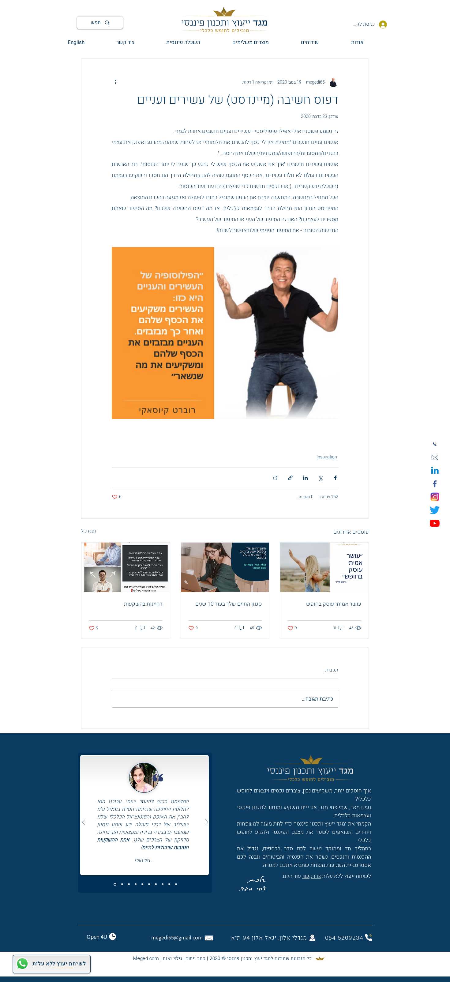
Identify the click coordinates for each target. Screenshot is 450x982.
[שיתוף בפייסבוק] (335, 478)
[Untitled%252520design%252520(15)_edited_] (435, 484)
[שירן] (136, 884)
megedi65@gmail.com (177, 937)
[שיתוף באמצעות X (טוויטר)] (320, 478)
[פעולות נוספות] (115, 82)
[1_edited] (435, 471)
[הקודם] (83, 822)
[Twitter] (435, 510)
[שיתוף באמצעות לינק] (290, 478)
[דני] (122, 884)
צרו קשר (311, 876)
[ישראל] (142, 884)
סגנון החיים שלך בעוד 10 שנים (228, 604)
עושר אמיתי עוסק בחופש (333, 604)
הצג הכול (88, 531)
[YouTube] (435, 523)
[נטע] (149, 884)
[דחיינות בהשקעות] (125, 567)
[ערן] (156, 884)
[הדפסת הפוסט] (275, 478)
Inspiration (327, 457)
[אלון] (169, 884)
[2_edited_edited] (435, 497)
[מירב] (176, 884)
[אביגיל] (162, 884)
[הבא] (206, 822)
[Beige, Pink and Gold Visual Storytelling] (435, 444)
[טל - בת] (115, 884)
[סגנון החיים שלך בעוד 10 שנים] (225, 567)
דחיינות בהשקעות (143, 604)
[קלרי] (129, 884)
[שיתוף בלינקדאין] (305, 478)
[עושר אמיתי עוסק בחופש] (324, 567)
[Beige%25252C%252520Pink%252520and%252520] (435, 457)
